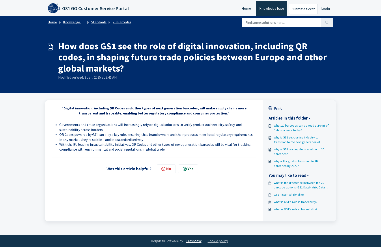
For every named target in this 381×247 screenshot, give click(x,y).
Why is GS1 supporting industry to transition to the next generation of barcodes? (297, 139)
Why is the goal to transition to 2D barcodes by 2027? (296, 163)
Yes (190, 168)
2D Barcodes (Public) (128, 22)
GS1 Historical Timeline (289, 195)
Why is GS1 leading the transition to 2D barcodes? (299, 151)
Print (278, 108)
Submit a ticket (303, 9)
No (168, 168)
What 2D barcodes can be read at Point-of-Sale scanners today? (302, 128)
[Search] (327, 22)
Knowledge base (271, 8)
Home (246, 8)
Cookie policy (218, 241)
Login (325, 8)
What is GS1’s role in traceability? (295, 202)
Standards (98, 22)
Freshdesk (194, 241)
